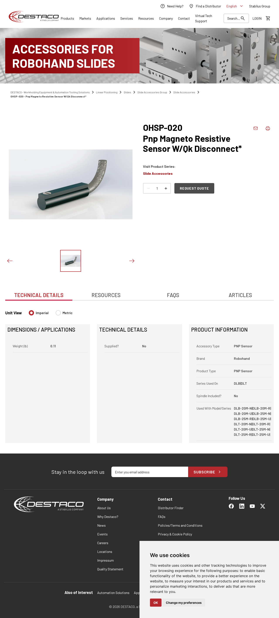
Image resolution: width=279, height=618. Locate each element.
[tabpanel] (139, 374)
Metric (68, 313)
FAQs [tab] (173, 295)
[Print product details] (268, 128)
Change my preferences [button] (184, 602)
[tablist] (139, 293)
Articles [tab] (240, 295)
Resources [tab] (106, 295)
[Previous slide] (9, 260)
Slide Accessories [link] (184, 92)
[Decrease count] (148, 188)
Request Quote (194, 188)
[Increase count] (165, 188)
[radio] (31, 312)
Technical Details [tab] (38, 295)
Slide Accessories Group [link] (152, 92)
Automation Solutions (113, 592)
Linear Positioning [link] (106, 92)
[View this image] (70, 261)
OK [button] (155, 602)
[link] (172, 6)
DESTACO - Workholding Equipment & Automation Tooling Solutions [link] (50, 92)
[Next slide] (131, 260)
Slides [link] (127, 92)
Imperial (42, 313)
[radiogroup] (51, 314)
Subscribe (204, 471)
